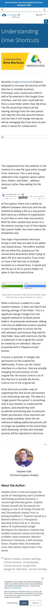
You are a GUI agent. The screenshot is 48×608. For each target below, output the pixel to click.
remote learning (38, 569)
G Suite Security (12, 565)
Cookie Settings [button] (12, 603)
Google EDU (29, 565)
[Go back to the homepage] (24, 15)
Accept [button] (24, 603)
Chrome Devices (13, 562)
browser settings (31, 558)
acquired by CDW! (24, 5)
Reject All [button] (35, 603)
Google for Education (15, 569)
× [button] (42, 577)
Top (45, 444)
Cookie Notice (16, 588)
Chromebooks (30, 562)
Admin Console (12, 558)
